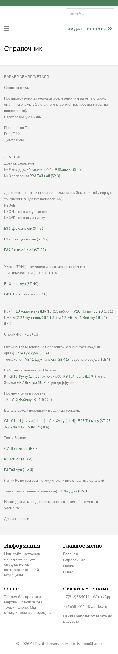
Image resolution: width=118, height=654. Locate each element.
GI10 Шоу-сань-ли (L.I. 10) (25, 294)
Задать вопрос (87, 28)
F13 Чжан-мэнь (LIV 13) (33, 311)
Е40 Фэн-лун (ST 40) (21, 283)
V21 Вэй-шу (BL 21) (91, 317)
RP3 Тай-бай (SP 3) (45, 176)
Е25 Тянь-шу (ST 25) (95, 420)
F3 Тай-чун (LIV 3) (18, 469)
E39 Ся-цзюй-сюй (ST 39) (25, 250)
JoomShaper (91, 643)
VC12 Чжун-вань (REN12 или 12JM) (42, 317)
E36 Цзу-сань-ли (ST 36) (24, 228)
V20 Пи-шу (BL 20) (89, 311)
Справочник (74, 559)
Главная (70, 553)
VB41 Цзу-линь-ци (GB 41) (47, 359)
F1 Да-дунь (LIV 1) (74, 491)
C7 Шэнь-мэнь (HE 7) (21, 448)
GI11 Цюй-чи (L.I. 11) (28, 420)
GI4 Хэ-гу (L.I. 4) (62, 420)
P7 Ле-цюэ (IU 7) (33, 382)
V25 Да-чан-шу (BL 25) (23, 427)
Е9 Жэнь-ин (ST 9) (67, 169)
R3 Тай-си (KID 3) (18, 459)
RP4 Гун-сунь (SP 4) (33, 353)
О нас (68, 572)
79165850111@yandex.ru (85, 606)
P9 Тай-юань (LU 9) (78, 376)
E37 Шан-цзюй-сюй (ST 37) (26, 239)
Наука (68, 565)
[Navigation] (6, 28)
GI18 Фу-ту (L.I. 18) (25, 376)
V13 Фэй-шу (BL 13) (28, 399)
